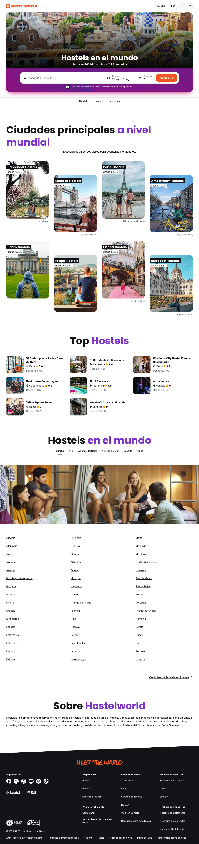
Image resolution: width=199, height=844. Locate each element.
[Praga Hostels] (75, 283)
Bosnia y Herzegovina (19, 578)
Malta (139, 537)
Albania (10, 537)
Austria (10, 570)
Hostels (86, 780)
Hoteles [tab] (99, 101)
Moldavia (141, 546)
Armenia (11, 562)
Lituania (75, 651)
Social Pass (127, 780)
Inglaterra (76, 586)
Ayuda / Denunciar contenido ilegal (97, 821)
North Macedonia (146, 562)
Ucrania (140, 659)
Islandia (75, 610)
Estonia (10, 659)
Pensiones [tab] (114, 101)
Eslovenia (11, 643)
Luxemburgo (78, 659)
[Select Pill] (182, 6)
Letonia (75, 634)
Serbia (139, 626)
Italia (73, 618)
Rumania (141, 618)
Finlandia (76, 537)
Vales (101, 837)
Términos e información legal (64, 837)
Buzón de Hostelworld (172, 829)
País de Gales (144, 578)
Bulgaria (11, 586)
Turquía (140, 651)
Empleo (164, 796)
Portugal (141, 602)
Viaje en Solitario (130, 812)
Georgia (75, 554)
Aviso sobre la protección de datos (25, 837)
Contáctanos (88, 812)
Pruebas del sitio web (120, 837)
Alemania (11, 546)
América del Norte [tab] (87, 451)
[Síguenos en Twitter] (16, 781)
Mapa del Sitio (144, 837)
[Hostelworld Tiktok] (46, 781)
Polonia (140, 594)
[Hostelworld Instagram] (23, 781)
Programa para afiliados (172, 821)
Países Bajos (143, 586)
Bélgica (10, 594)
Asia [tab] (71, 451)
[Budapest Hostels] (171, 283)
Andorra (11, 554)
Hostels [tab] (83, 101)
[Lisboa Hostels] (123, 269)
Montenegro (143, 554)
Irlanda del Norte (81, 602)
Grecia (75, 570)
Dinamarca (12, 618)
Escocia (10, 626)
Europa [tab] (60, 451)
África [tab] (140, 451)
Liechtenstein (78, 643)
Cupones (89, 837)
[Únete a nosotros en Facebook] (8, 781)
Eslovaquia (12, 634)
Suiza (139, 643)
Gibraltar (76, 562)
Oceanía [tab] (127, 451)
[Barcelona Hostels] (27, 190)
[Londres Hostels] (75, 203)
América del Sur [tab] (110, 451)
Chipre (10, 602)
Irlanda (75, 594)
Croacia (10, 610)
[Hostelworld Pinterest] (38, 781)
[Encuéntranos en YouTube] (31, 781)
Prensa (163, 788)
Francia (75, 546)
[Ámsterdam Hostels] (171, 203)
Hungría (76, 578)
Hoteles (86, 788)
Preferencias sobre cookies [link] (171, 837)
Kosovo (75, 626)
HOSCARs (126, 804)
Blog (123, 788)
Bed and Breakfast (92, 796)
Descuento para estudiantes (136, 821)
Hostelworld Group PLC (172, 780)
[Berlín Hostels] (27, 269)
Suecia (139, 634)
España (10, 651)
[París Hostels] (123, 190)
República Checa (146, 610)
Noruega (141, 570)
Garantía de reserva (131, 796)
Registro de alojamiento (172, 812)
